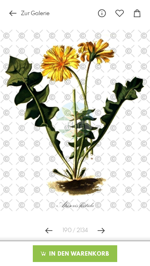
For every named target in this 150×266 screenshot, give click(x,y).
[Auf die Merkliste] (119, 13)
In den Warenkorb (78, 254)
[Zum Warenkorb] (137, 13)
